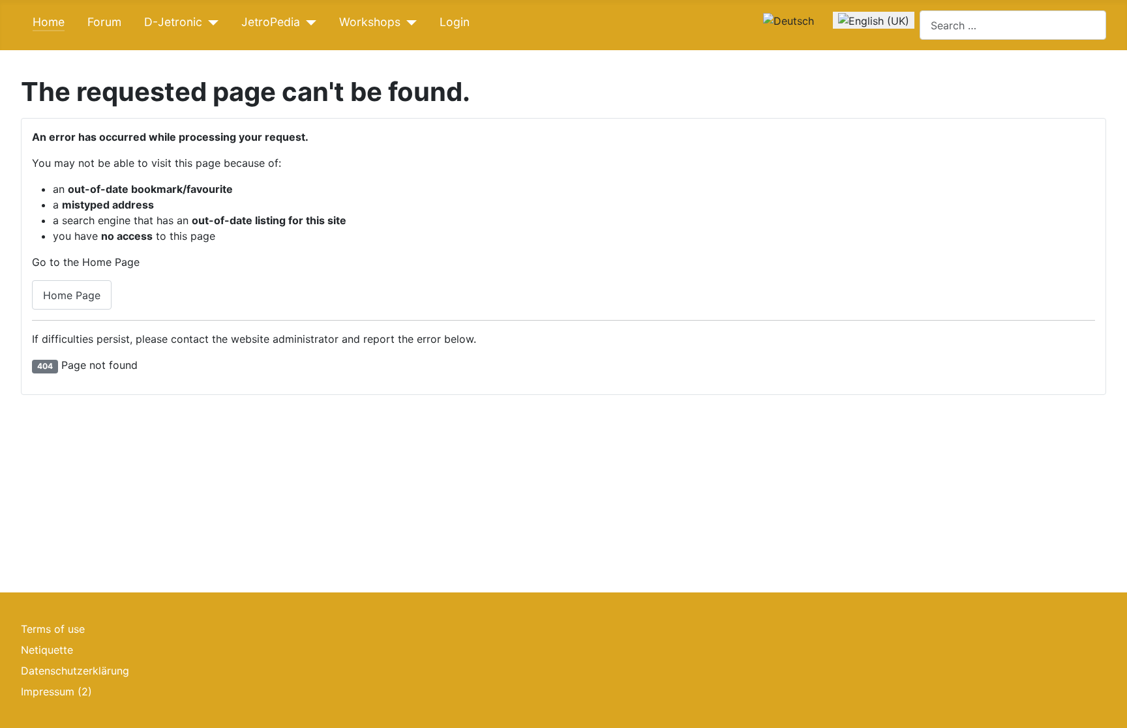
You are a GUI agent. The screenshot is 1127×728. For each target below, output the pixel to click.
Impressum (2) (56, 691)
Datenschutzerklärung (75, 670)
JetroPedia (270, 22)
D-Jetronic (173, 22)
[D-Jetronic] (210, 23)
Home (49, 22)
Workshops (369, 22)
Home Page (71, 295)
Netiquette (47, 649)
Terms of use (53, 628)
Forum (104, 22)
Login (455, 22)
